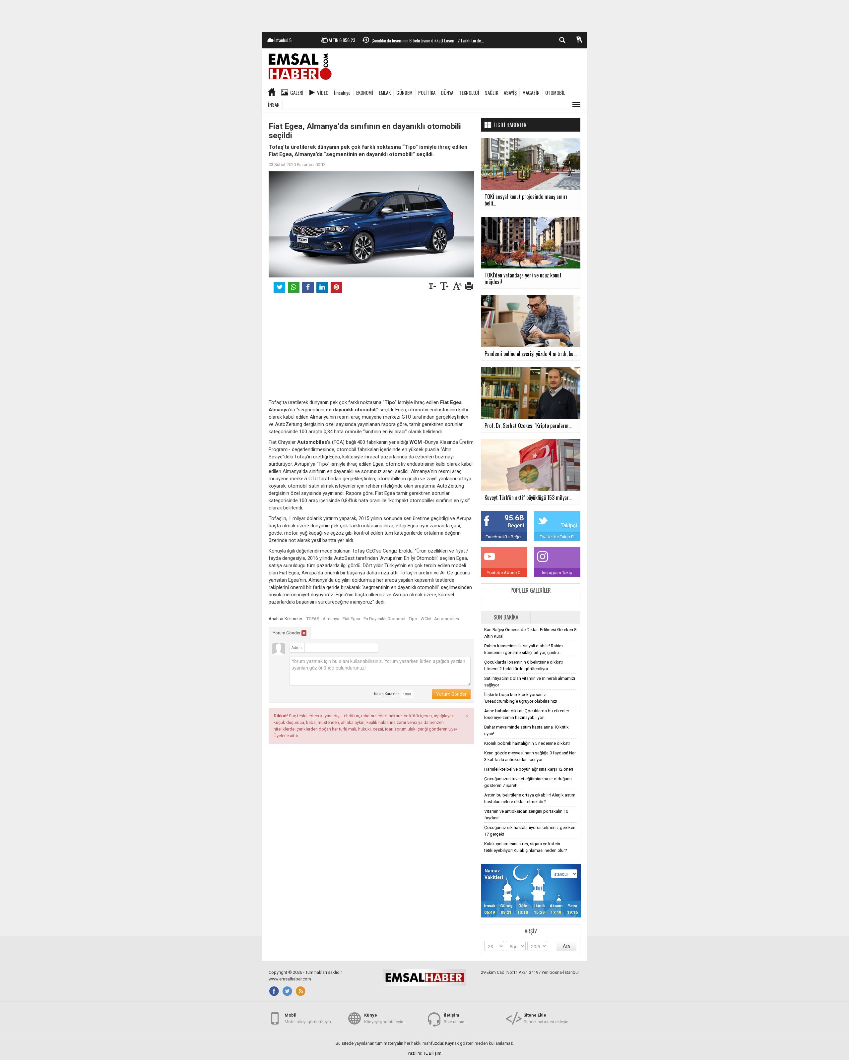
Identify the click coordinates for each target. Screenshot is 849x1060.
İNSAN (274, 104)
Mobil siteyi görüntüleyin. (308, 1018)
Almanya (331, 618)
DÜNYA (447, 92)
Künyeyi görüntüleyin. (384, 1018)
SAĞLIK (491, 92)
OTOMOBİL (555, 92)
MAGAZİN (531, 92)
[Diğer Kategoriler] (576, 104)
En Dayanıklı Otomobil (384, 618)
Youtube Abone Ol (504, 572)
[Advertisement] (424, 15)
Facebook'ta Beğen (504, 536)
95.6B (514, 518)
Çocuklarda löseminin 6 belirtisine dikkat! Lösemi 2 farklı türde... (427, 40)
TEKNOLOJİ (469, 92)
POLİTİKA (426, 92)
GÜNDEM (404, 92)
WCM (426, 618)
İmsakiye (342, 92)
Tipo (413, 618)
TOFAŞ (312, 618)
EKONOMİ (364, 92)
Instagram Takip (557, 572)
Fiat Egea (351, 618)
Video (322, 92)
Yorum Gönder (289, 632)
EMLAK (385, 92)
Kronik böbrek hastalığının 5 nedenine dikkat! (527, 743)
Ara (566, 946)
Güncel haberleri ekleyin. (546, 1018)
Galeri (296, 92)
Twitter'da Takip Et (557, 536)
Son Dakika (505, 617)
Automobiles (446, 618)
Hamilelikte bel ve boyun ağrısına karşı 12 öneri (528, 769)
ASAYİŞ (510, 92)
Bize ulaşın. (454, 1018)
